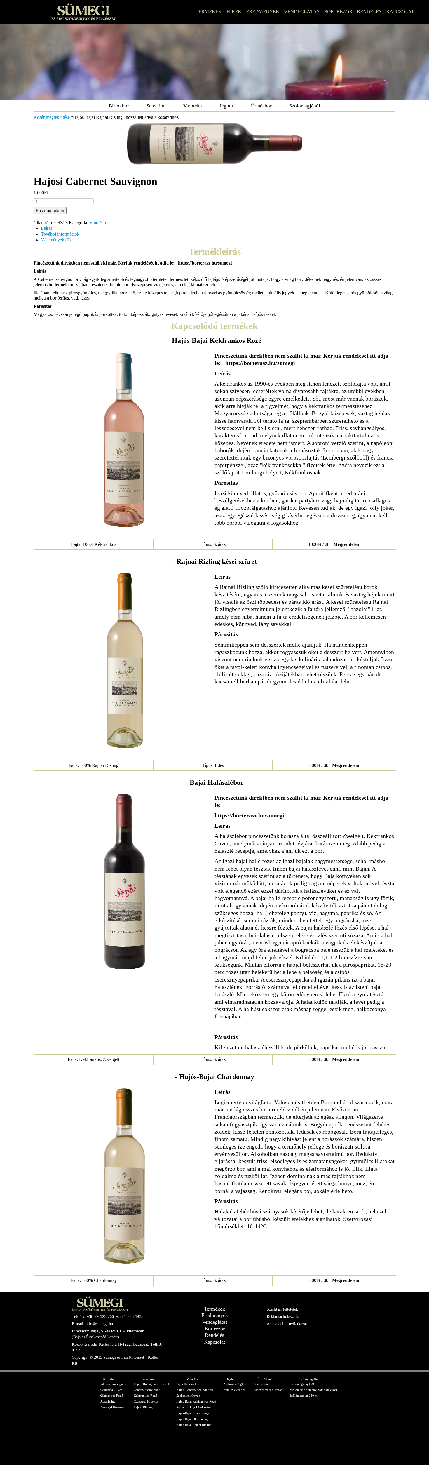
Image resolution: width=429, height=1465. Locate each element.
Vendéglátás (301, 11)
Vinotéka (192, 106)
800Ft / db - (334, 765)
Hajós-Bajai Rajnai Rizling (194, 1424)
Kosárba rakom (50, 210)
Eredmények (262, 11)
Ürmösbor (261, 106)
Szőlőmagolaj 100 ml (304, 1384)
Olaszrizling (108, 1401)
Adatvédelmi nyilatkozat (287, 1324)
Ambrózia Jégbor (235, 1384)
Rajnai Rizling (143, 1407)
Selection (156, 106)
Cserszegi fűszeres (112, 1407)
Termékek (209, 11)
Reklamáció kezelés (283, 1316)
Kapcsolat (400, 11)
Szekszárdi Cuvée (188, 1395)
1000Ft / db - (334, 544)
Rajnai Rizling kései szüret (151, 1384)
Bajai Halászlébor (188, 1384)
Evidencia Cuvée (111, 1389)
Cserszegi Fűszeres (146, 1401)
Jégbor (226, 106)
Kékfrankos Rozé (111, 1395)
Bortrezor (338, 11)
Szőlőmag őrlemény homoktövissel (313, 1389)
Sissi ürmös (261, 1384)
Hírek (233, 11)
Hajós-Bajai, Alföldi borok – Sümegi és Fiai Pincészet (83, 11)
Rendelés (369, 11)
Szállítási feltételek (282, 1309)
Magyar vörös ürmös (268, 1389)
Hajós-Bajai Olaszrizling (192, 1419)
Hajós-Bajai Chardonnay (192, 1413)
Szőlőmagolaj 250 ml (304, 1395)
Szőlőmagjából (304, 106)
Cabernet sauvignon (113, 1384)
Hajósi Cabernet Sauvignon (194, 1389)
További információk (60, 234)
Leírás (46, 228)
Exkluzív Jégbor (234, 1389)
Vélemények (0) (56, 239)
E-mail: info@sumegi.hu (92, 1324)
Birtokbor (119, 106)
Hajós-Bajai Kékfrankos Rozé (196, 1401)
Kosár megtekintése (52, 117)
